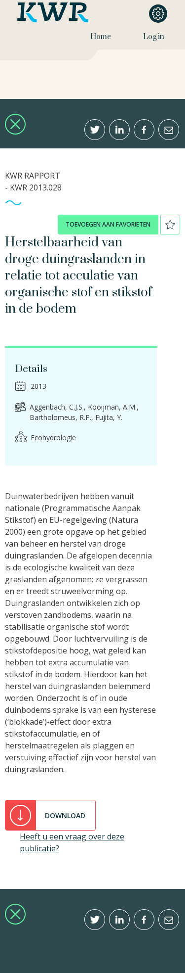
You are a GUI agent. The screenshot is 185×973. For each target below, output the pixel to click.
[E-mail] (168, 129)
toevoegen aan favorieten (108, 224)
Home (100, 37)
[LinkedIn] (119, 129)
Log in (153, 37)
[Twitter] (94, 129)
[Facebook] (144, 129)
